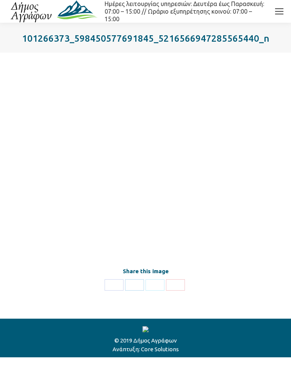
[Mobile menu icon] (279, 11)
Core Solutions (160, 349)
